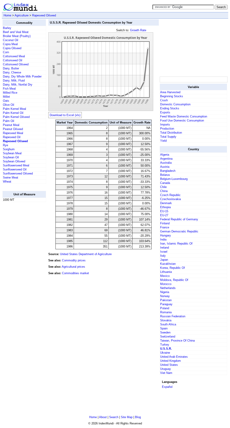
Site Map (127, 417)
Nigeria (164, 292)
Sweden (165, 332)
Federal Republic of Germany (179, 219)
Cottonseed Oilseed (16, 64)
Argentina (166, 158)
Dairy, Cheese (12, 72)
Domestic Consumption (175, 104)
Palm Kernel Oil (13, 113)
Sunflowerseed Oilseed (18, 173)
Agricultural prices (73, 266)
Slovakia (165, 320)
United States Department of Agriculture (86, 254)
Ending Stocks (169, 108)
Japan (164, 259)
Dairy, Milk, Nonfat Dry (17, 84)
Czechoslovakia (170, 199)
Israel (163, 251)
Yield (163, 140)
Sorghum (9, 149)
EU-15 (164, 211)
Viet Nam (166, 373)
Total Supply (168, 136)
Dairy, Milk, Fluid (14, 80)
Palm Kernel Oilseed (16, 117)
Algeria (164, 154)
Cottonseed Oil (12, 60)
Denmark (166, 203)
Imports (165, 124)
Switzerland (167, 336)
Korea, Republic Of (172, 267)
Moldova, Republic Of (174, 280)
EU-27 (164, 215)
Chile (163, 187)
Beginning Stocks (171, 96)
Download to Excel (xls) (65, 115)
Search (113, 417)
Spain (164, 328)
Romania (166, 312)
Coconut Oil (10, 40)
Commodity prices (74, 260)
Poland (164, 308)
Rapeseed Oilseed (44, 15)
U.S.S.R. (166, 348)
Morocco (165, 284)
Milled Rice (10, 92)
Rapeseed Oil (11, 137)
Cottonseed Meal (14, 56)
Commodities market (75, 273)
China (164, 191)
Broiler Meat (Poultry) (17, 36)
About (103, 417)
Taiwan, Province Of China (177, 340)
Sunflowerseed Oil (15, 169)
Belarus (165, 174)
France (164, 227)
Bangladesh (167, 170)
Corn (6, 52)
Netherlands (168, 288)
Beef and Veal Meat (16, 32)
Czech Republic (170, 195)
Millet (6, 96)
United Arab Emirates (174, 356)
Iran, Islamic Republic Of (176, 243)
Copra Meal (10, 44)
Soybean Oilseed (14, 161)
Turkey (164, 344)
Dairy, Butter (11, 68)
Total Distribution (171, 132)
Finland (165, 223)
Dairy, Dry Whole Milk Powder (22, 76)
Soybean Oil (11, 157)
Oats (6, 100)
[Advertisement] (20, 272)
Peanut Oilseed (13, 129)
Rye (5, 145)
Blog (138, 417)
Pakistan (166, 300)
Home (7, 15)
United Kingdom (170, 360)
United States (169, 364)
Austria (164, 166)
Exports (165, 112)
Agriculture (22, 15)
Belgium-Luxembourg (174, 179)
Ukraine (165, 352)
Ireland (164, 247)
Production (167, 128)
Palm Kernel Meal (14, 108)
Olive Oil (8, 104)
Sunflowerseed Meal (16, 165)
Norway (165, 296)
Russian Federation (172, 316)
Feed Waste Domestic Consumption (183, 116)
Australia (166, 162)
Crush (164, 100)
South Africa (168, 324)
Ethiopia (165, 207)
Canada (165, 183)
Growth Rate (138, 30)
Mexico (165, 276)
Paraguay (166, 304)
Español (167, 386)
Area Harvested (170, 92)
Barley (7, 28)
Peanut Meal (11, 125)
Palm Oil (8, 121)
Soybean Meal (12, 153)
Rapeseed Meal (13, 133)
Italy (163, 255)
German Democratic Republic (179, 231)
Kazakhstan (168, 263)
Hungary (165, 235)
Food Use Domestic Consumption (182, 120)
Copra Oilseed (12, 48)
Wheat (7, 181)
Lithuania (166, 272)
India (163, 239)
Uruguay (165, 369)
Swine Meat (10, 177)
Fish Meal (9, 88)
